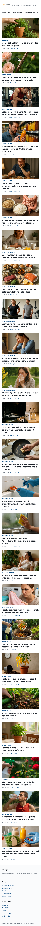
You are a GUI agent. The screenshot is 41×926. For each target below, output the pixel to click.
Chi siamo (5, 905)
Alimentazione (7, 109)
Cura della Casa (29, 12)
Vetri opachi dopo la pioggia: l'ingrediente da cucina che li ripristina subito (19, 541)
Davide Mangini (15, 295)
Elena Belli (13, 154)
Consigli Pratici (7, 424)
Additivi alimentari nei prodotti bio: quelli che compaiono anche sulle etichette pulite (20, 853)
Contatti (4, 910)
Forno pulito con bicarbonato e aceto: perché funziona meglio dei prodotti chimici (19, 429)
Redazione (5, 908)
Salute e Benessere (15, 12)
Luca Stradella (14, 398)
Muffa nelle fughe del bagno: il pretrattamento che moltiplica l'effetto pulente (19, 503)
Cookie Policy (6, 916)
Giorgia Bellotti (14, 83)
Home (4, 12)
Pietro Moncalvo (15, 117)
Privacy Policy (6, 913)
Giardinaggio (6, 40)
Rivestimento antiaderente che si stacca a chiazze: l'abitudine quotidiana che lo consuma (20, 467)
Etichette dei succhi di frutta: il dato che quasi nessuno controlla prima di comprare (20, 149)
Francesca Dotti (15, 226)
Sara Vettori (14, 48)
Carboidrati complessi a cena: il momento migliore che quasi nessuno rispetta (19, 186)
